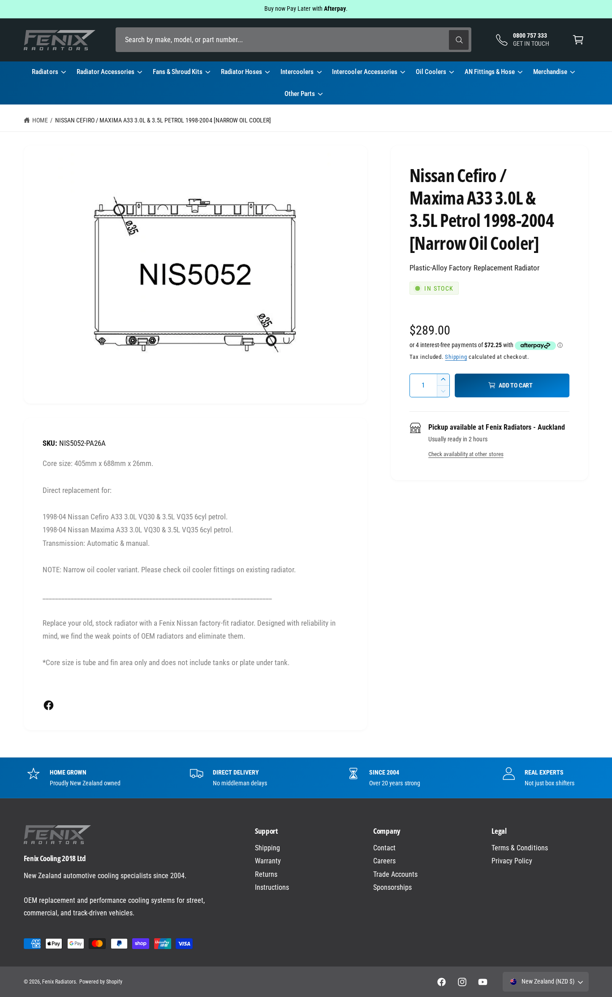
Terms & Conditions (519, 848)
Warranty (268, 861)
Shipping (456, 356)
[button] (578, 39)
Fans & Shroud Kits (178, 72)
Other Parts (299, 94)
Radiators (45, 72)
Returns (266, 874)
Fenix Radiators (59, 982)
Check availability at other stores (465, 454)
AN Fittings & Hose (490, 72)
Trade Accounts (395, 874)
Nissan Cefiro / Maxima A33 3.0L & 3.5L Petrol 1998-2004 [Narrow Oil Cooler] (163, 120)
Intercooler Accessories (364, 72)
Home (40, 120)
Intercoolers (297, 72)
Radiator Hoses (241, 72)
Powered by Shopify (100, 982)
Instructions (272, 887)
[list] (306, 777)
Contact (384, 848)
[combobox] (293, 39)
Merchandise (550, 72)
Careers (384, 861)
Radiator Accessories (105, 72)
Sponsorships (392, 887)
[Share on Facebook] (49, 705)
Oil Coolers (431, 72)
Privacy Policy (511, 861)
